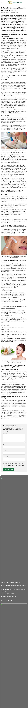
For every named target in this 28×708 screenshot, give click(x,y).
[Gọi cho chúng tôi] (1, 600)
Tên (4, 444)
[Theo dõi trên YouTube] (11, 600)
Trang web (5, 457)
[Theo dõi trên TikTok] (9, 600)
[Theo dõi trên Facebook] (4, 600)
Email (4, 450)
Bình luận (5, 433)
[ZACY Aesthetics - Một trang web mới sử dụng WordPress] (15, 2)
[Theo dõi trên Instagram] (6, 600)
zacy (17, 12)
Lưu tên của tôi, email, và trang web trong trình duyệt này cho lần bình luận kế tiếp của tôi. (13, 465)
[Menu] (2, 2)
